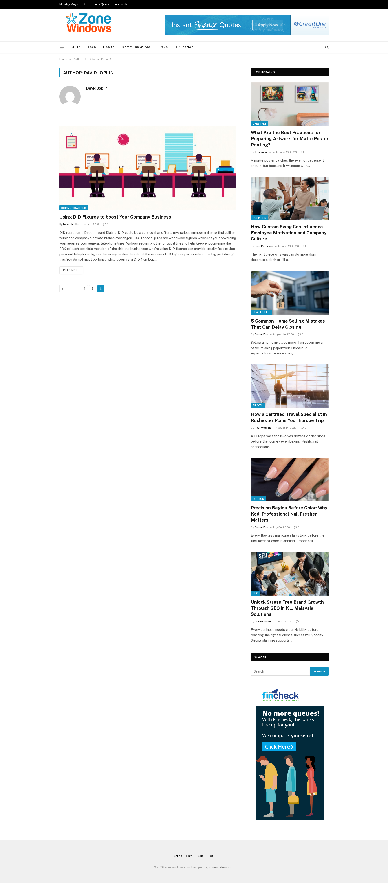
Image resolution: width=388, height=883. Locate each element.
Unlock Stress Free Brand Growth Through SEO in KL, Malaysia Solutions (287, 608)
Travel (163, 47)
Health (109, 47)
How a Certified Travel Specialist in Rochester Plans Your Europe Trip (289, 417)
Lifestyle (259, 123)
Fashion (258, 499)
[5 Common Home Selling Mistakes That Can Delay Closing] (290, 292)
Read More (71, 270)
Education (184, 47)
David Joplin (97, 88)
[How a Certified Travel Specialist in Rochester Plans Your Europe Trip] (290, 386)
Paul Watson (263, 427)
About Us (121, 4)
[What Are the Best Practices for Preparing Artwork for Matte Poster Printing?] (290, 104)
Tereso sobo (263, 152)
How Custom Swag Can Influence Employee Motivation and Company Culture (288, 233)
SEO (255, 593)
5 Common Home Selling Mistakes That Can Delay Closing (288, 324)
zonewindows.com (221, 867)
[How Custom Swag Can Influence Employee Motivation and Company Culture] (290, 198)
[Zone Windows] (90, 25)
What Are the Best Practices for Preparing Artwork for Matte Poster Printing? (289, 138)
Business (259, 217)
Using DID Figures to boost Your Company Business (115, 217)
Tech (92, 47)
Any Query (102, 4)
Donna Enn (261, 334)
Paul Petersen (264, 246)
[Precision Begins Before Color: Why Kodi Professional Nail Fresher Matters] (290, 479)
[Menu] (62, 47)
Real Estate (262, 312)
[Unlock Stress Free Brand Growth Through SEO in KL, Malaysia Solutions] (290, 573)
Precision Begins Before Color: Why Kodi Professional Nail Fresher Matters (289, 514)
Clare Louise (263, 621)
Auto (76, 47)
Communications (136, 47)
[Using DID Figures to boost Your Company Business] (147, 168)
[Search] (326, 47)
